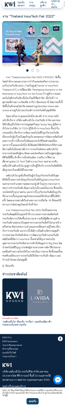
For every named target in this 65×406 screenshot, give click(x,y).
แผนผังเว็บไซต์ (9, 353)
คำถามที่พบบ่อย (10, 349)
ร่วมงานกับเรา (9, 356)
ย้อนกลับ (10, 265)
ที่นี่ (6, 395)
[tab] (27, 70)
